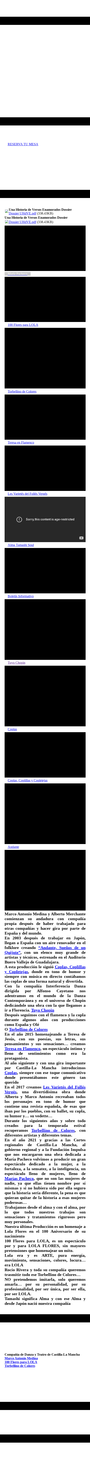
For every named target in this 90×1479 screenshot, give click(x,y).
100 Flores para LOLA (21, 1362)
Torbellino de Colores (28, 1029)
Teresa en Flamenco (22, 1048)
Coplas (11, 1072)
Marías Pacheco (19, 1178)
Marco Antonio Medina (21, 1358)
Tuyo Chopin (42, 1010)
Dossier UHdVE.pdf (22, 213)
